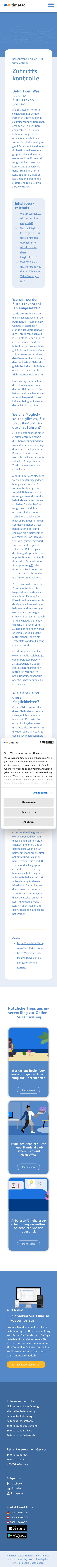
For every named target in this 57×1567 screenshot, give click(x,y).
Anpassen (26, 812)
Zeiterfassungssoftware (20, 1421)
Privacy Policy (20, 1559)
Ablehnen (28, 822)
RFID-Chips (18, 520)
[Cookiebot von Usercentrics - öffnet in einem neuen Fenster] (41, 742)
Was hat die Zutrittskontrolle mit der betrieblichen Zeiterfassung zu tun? (30, 271)
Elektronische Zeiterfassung (23, 1406)
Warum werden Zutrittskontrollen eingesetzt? (31, 218)
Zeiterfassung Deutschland (22, 1425)
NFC (31, 565)
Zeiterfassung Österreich (21, 1435)
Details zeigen (40, 792)
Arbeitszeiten (23, 897)
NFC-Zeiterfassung (17, 1464)
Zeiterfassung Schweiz (19, 1430)
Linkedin (16, 1488)
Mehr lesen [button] (28, 1090)
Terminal (23, 861)
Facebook (16, 1483)
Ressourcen (19, 59)
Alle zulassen (28, 802)
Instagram (17, 1493)
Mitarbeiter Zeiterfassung (21, 1411)
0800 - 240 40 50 (18, 1512)
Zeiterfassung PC (16, 1459)
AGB (31, 1559)
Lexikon (32, 59)
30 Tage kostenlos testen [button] (26, 1364)
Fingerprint (27, 671)
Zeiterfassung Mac (17, 1454)
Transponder (19, 865)
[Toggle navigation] (50, 4)
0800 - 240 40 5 (18, 1522)
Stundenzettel (20, 893)
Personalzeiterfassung (19, 1416)
